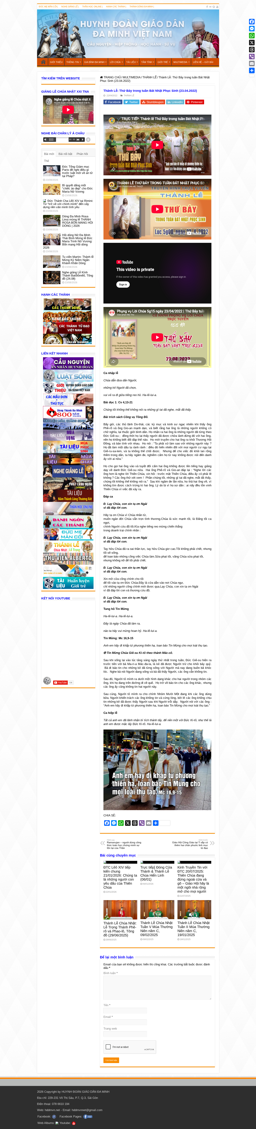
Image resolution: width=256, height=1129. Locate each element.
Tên (106, 1005)
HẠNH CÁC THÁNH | (116, 6)
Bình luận (110, 973)
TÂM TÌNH (146, 62)
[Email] (251, 63)
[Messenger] (251, 28)
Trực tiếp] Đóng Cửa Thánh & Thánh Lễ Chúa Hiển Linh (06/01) (156, 873)
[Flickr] (210, 7)
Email (108, 1017)
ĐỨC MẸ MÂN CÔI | (48, 6)
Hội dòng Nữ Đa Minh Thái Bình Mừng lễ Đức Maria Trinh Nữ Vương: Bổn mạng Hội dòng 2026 (67, 241)
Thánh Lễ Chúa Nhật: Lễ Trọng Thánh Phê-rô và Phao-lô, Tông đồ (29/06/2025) (120, 929)
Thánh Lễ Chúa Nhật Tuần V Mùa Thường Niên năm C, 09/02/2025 (156, 929)
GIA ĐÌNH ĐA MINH (94, 62)
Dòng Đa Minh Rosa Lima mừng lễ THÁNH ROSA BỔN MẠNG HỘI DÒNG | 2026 (77, 221)
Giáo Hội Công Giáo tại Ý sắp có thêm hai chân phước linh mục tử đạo (190, 844)
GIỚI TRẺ (163, 62)
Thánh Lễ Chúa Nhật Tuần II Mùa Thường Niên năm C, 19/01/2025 (193, 929)
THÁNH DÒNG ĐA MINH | (142, 6)
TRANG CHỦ (43, 61)
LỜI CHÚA (115, 62)
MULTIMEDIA (180, 62)
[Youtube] (217, 7)
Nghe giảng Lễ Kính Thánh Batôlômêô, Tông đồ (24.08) (77, 275)
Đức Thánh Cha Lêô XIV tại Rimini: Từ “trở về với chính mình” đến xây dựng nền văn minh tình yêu (68, 204)
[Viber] (251, 56)
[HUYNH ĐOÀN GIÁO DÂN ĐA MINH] (128, 33)
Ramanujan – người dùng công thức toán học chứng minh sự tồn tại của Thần (124, 844)
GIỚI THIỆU (56, 62)
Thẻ (46, 161)
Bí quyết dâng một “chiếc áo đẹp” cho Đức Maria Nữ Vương (77, 188)
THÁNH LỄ (149, 77)
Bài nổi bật (65, 154)
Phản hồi (82, 154)
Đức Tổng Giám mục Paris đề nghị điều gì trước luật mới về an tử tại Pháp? (77, 171)
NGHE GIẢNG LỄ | (70, 6)
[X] (251, 42)
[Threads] (251, 49)
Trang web (110, 1028)
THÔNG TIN (72, 62)
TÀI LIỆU (131, 62)
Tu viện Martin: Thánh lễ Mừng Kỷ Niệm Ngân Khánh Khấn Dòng (78, 260)
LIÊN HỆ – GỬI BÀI (203, 62)
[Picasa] (213, 7)
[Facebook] (207, 7)
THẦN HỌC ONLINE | (92, 6)
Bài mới (49, 154)
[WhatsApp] (251, 35)
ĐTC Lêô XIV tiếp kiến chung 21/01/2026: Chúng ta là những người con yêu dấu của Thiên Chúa (120, 877)
